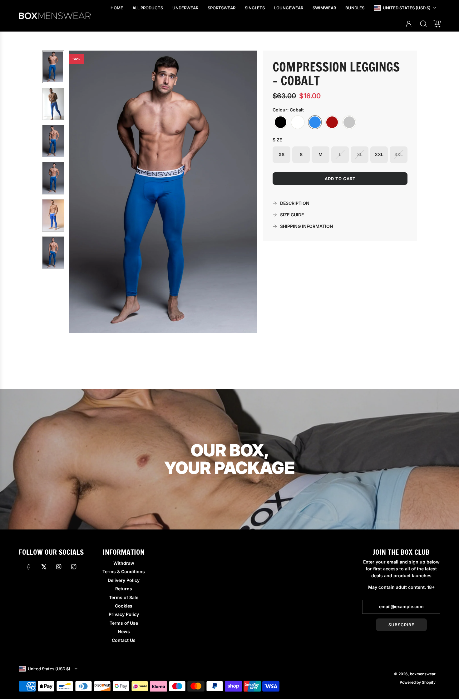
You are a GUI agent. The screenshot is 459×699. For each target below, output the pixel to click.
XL (360, 154)
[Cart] (437, 24)
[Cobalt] (315, 122)
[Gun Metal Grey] (349, 122)
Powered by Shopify (418, 682)
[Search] (423, 24)
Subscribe (401, 624)
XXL (379, 154)
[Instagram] (59, 566)
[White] (298, 122)
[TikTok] (74, 566)
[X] (44, 566)
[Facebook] (29, 566)
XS (281, 154)
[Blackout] (281, 122)
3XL (398, 154)
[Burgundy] (332, 122)
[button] (84, 192)
